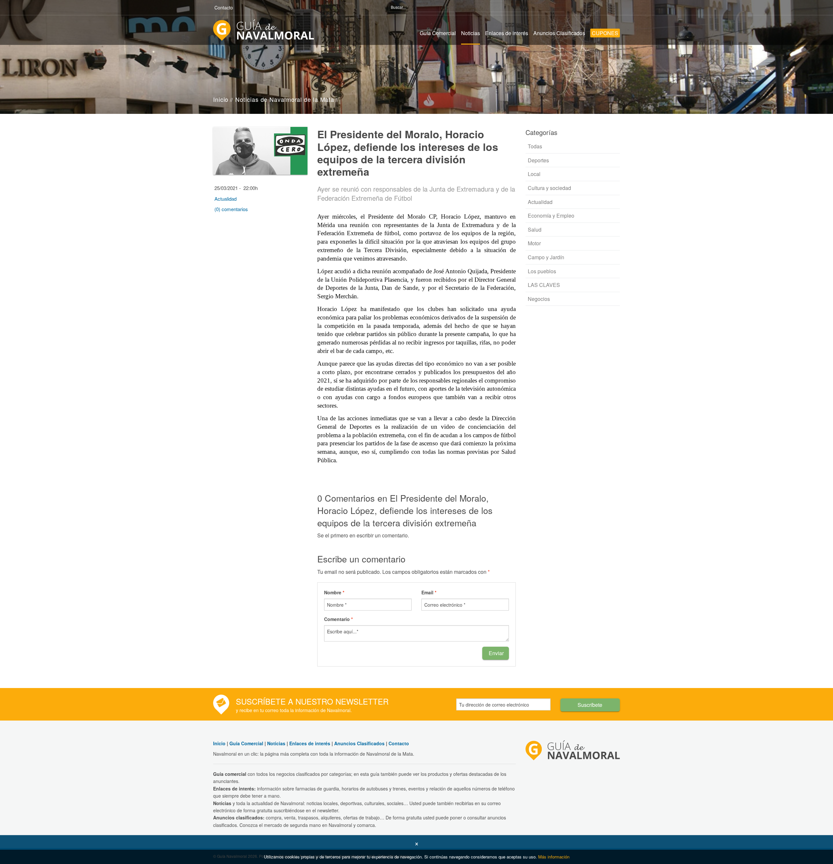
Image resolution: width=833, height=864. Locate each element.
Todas (534, 146)
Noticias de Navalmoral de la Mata (284, 99)
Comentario (338, 619)
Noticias (470, 33)
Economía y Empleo (550, 215)
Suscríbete (590, 705)
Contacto (223, 7)
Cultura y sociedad (548, 188)
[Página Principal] (263, 29)
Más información (553, 857)
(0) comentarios (231, 209)
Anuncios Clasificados (559, 33)
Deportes (537, 160)
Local (533, 174)
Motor (533, 243)
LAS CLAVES (543, 285)
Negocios (538, 299)
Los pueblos (541, 271)
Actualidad (225, 198)
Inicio (220, 99)
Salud (533, 229)
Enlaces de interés (506, 33)
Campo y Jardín (545, 257)
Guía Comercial (438, 33)
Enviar (495, 653)
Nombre (334, 592)
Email (428, 592)
